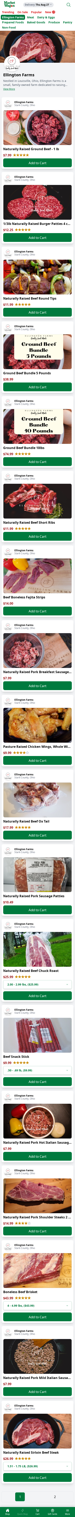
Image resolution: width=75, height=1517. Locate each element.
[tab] (7, 1512)
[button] (37, 984)
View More (9, 89)
